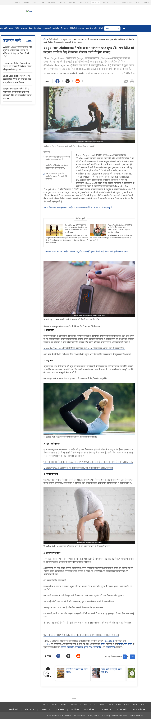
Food (102, 704)
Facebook (109, 640)
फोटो (95, 28)
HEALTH (95, 2)
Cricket (62, 2)
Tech (111, 704)
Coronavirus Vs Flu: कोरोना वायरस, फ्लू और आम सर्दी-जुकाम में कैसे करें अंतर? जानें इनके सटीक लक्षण (86, 251)
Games (115, 2)
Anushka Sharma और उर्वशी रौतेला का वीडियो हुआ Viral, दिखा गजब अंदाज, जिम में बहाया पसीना (84, 348)
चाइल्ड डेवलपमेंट (67, 646)
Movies (74, 704)
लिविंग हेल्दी (73, 28)
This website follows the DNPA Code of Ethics (66, 716)
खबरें (103, 643)
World (26, 2)
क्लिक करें (62, 580)
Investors (45, 709)
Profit (35, 2)
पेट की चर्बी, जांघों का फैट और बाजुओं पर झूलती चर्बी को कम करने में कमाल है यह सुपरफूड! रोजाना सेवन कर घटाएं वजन (89, 615)
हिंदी (43, 2)
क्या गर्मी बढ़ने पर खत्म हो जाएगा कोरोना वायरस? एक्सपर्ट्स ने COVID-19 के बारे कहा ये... (79, 207)
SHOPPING (127, 2)
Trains (135, 704)
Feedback (13, 709)
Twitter (47, 643)
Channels (122, 709)
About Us (29, 709)
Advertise (106, 709)
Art (142, 704)
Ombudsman (139, 709)
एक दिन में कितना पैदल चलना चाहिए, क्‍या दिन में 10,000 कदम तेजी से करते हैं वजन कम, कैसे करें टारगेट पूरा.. (88, 461)
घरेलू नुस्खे (24, 28)
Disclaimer (89, 709)
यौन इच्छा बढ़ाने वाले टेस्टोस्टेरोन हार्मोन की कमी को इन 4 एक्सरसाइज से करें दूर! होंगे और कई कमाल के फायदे (87, 622)
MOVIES (51, 2)
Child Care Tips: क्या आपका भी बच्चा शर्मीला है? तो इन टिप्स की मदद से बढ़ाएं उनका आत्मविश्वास (17, 79)
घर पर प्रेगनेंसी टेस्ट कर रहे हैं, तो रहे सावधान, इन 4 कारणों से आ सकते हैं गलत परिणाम (79, 601)
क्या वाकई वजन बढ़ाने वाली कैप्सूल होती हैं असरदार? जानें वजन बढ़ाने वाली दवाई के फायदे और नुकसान (84, 595)
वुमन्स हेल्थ (89, 28)
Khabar (64, 704)
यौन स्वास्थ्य (64, 28)
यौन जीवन (128, 643)
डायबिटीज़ (55, 28)
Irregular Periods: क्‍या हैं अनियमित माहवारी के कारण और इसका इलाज (73, 607)
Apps (126, 704)
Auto (118, 704)
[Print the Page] (132, 81)
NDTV (17, 2)
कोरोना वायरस (8, 28)
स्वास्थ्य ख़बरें (47, 28)
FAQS (17, 28)
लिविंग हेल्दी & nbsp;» (59, 39)
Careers (60, 709)
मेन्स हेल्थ (81, 28)
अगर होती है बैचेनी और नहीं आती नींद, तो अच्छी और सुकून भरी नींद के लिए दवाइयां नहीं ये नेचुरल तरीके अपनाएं (87, 354)
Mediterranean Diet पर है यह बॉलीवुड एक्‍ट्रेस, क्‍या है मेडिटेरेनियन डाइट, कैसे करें (78, 467)
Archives (75, 709)
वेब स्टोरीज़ (32, 28)
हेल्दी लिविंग (110, 646)
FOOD (72, 2)
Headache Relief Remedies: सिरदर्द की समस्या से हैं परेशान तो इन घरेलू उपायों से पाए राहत (17, 66)
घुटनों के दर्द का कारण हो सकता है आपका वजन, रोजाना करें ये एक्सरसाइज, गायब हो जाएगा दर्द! (81, 634)
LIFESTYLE (83, 2)
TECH (105, 2)
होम (1, 28)
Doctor (93, 704)
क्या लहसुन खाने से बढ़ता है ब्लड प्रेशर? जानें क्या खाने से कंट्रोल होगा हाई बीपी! (75, 378)
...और (29, 40)
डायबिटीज (97, 646)
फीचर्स (39, 28)
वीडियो (101, 28)
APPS (138, 2)
